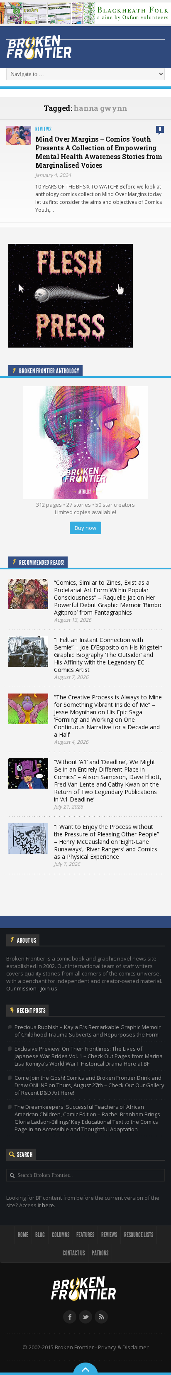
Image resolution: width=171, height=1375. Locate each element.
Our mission (21, 988)
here (48, 1205)
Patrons (100, 1253)
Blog (40, 1235)
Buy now (85, 528)
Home (23, 1235)
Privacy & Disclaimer (123, 1347)
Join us (49, 988)
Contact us (74, 1253)
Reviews (43, 129)
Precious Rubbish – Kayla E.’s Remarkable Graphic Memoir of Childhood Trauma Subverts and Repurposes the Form (88, 1030)
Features (85, 1235)
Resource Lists (138, 1235)
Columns (60, 1235)
